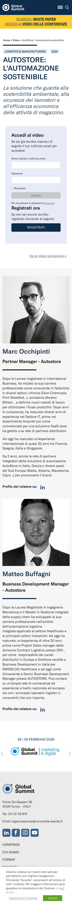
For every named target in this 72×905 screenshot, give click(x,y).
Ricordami (19, 188)
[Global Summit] (13, 7)
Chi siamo (10, 852)
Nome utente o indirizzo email (28, 158)
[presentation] (2, 754)
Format (8, 859)
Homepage (11, 845)
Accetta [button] (52, 898)
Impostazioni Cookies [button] (23, 898)
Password (16, 173)
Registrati (36, 227)
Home (6, 40)
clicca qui (48, 203)
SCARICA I (36, 19)
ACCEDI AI (36, 24)
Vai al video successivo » (48, 256)
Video (16, 40)
